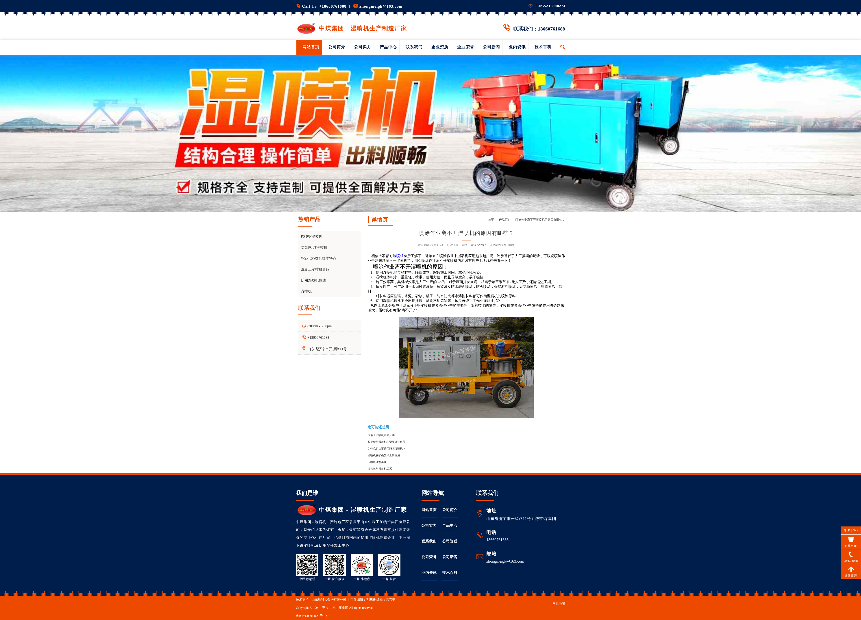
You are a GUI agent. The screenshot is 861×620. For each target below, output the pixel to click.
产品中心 (388, 47)
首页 (491, 219)
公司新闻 (491, 47)
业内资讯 (517, 47)
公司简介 (336, 47)
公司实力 (362, 47)
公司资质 (450, 541)
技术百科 (543, 47)
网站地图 (558, 603)
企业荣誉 (465, 47)
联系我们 (414, 47)
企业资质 (439, 47)
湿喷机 (398, 256)
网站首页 (311, 47)
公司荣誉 (429, 557)
